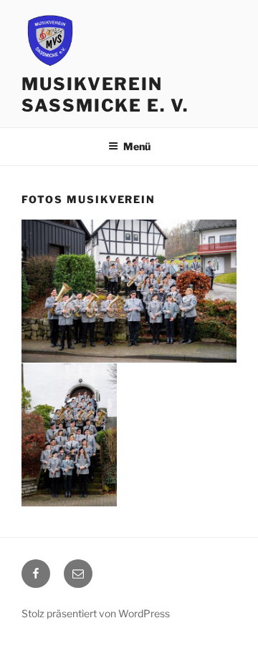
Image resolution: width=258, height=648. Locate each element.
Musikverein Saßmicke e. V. (105, 95)
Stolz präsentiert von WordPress (96, 613)
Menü (136, 146)
